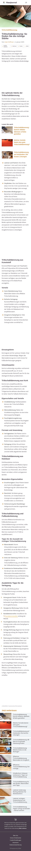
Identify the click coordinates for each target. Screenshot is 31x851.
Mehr (27, 46)
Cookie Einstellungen (15, 840)
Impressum (16, 842)
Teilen (20, 46)
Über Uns (15, 835)
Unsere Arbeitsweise (15, 838)
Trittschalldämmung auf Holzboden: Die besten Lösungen (21, 154)
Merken (14, 46)
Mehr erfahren (23, 828)
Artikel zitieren (5, 46)
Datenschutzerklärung (15, 844)
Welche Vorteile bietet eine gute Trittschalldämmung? (22, 142)
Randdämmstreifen (11, 616)
